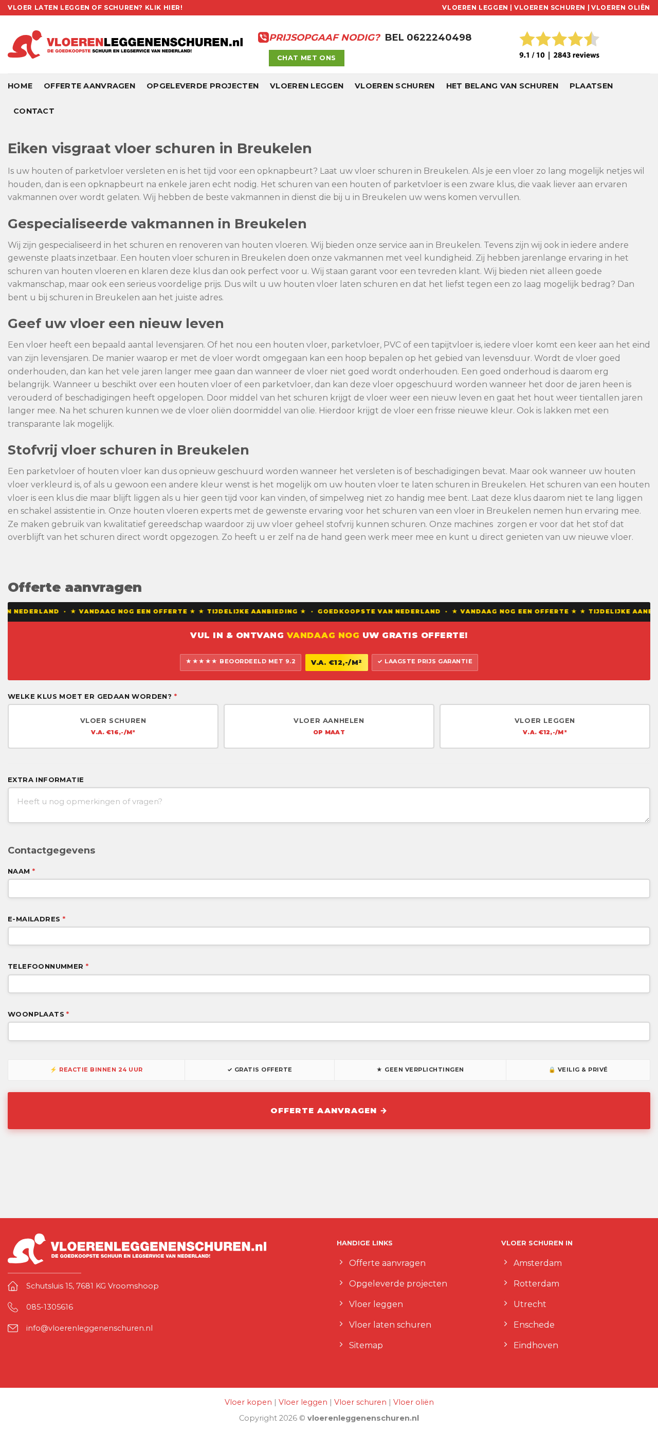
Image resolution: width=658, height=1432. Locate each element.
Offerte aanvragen (89, 85)
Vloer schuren (360, 1402)
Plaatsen (591, 85)
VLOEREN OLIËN (620, 7)
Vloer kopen (248, 1402)
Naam (21, 871)
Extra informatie (46, 779)
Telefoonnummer (48, 966)
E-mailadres (36, 919)
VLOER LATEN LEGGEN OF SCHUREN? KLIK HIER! (95, 7)
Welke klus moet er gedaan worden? (92, 696)
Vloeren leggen (306, 85)
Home (20, 85)
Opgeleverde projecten (203, 85)
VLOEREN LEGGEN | (477, 7)
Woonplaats (38, 1014)
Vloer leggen (303, 1402)
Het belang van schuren (502, 85)
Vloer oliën (413, 1402)
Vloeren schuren (394, 85)
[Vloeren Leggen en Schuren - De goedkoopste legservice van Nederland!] (125, 44)
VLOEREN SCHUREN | (552, 7)
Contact (33, 111)
